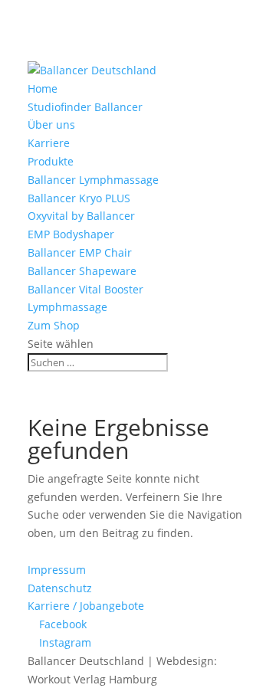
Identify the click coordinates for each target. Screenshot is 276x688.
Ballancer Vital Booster (85, 289)
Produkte (51, 161)
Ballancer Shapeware (82, 271)
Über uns (51, 124)
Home (43, 88)
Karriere (49, 143)
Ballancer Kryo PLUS (79, 198)
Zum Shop (54, 325)
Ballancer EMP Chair (80, 252)
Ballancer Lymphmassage (93, 179)
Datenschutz (60, 588)
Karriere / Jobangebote (86, 605)
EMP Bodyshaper (71, 234)
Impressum (57, 569)
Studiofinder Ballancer (85, 107)
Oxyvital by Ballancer (81, 215)
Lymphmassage (67, 307)
